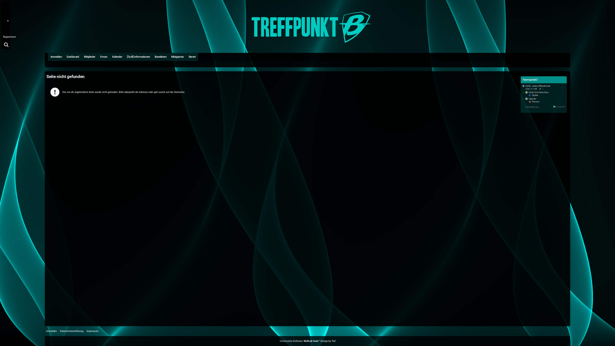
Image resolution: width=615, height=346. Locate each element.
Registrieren (9, 36)
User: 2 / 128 (531, 88)
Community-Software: (300, 341)
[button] (7, 21)
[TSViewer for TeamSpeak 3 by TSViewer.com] (531, 107)
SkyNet (535, 95)
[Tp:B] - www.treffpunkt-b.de (537, 86)
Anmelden (5, 29)
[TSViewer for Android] (560, 106)
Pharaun (535, 101)
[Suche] (6, 45)
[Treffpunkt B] (307, 27)
